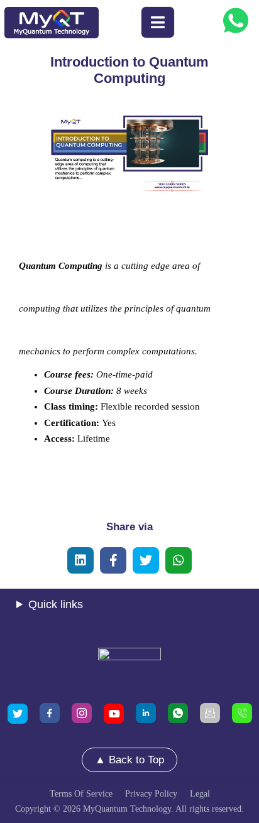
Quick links (55, 604)
